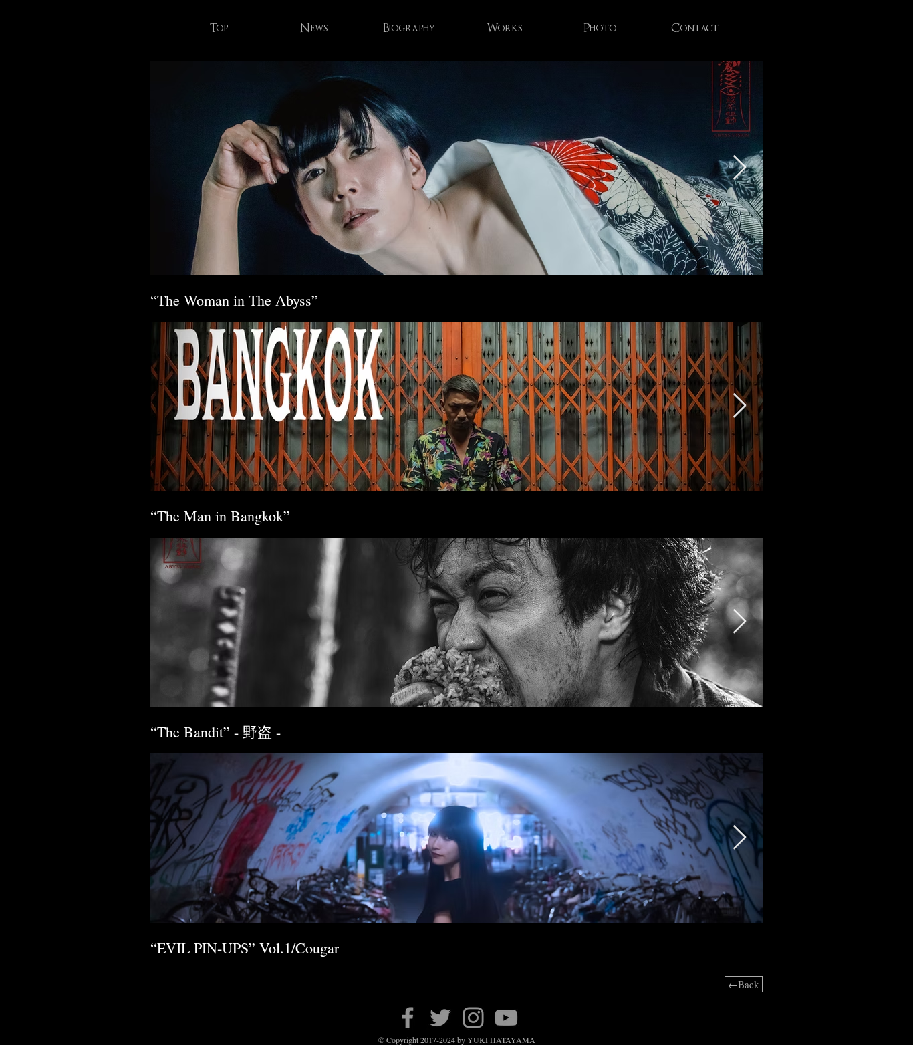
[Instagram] (473, 1018)
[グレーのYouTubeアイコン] (506, 1018)
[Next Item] (739, 168)
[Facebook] (408, 1018)
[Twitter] (440, 1018)
